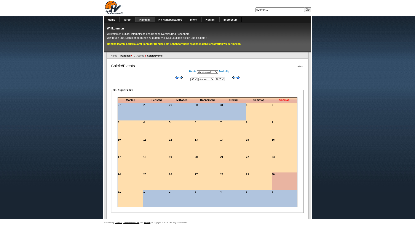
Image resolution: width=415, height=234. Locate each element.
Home (114, 55)
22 (247, 157)
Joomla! (118, 222)
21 (221, 157)
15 (247, 139)
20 (196, 157)
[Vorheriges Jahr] (177, 78)
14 (221, 139)
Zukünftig (224, 71)
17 (119, 157)
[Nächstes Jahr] (238, 78)
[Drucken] (299, 65)
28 (221, 174)
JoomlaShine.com (131, 222)
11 (144, 139)
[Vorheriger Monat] (181, 78)
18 (144, 157)
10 (119, 139)
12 (170, 139)
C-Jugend (139, 55)
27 (196, 174)
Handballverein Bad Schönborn (125, 8)
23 (273, 157)
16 (273, 139)
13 (196, 139)
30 (273, 174)
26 (170, 174)
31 (119, 191)
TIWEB (147, 222)
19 (170, 157)
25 (144, 174)
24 (119, 174)
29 (247, 174)
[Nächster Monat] (233, 78)
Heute (192, 71)
